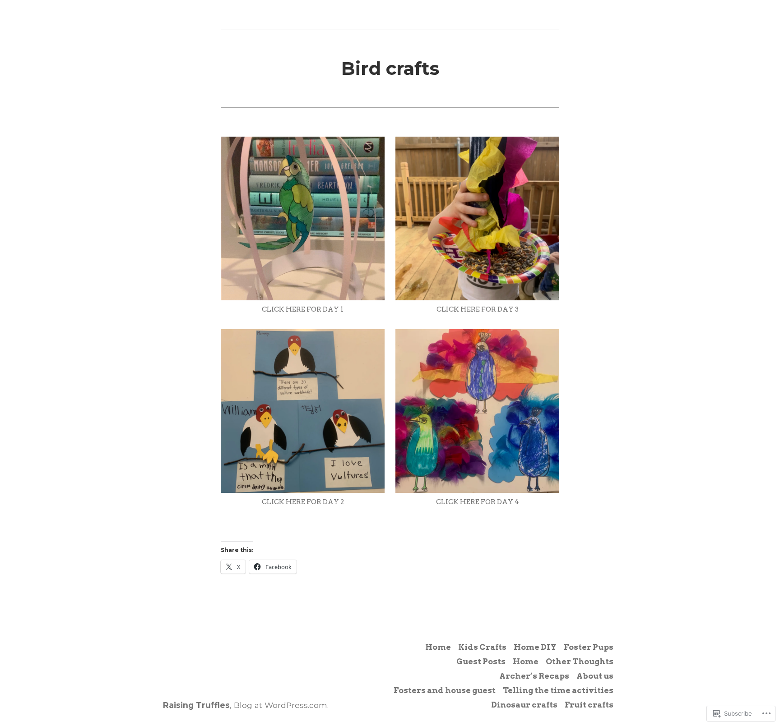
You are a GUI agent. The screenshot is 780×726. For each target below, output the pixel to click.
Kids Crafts (482, 647)
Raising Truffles (196, 705)
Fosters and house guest (445, 690)
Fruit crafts (589, 704)
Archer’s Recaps (534, 675)
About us (594, 675)
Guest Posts (481, 661)
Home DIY (535, 647)
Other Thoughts (579, 661)
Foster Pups (588, 647)
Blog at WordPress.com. (281, 705)
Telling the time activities (558, 690)
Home (438, 647)
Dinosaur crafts (524, 704)
